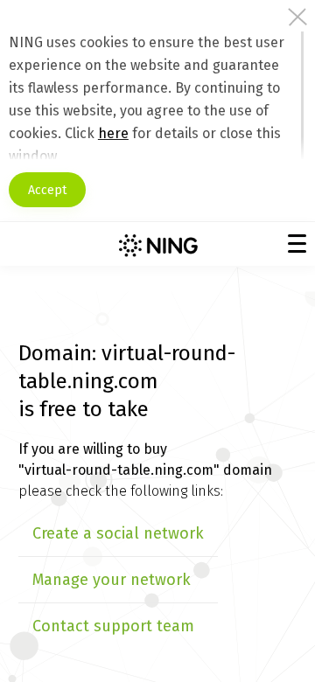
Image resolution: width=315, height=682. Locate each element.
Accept (47, 190)
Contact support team (113, 626)
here (113, 133)
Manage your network (111, 579)
